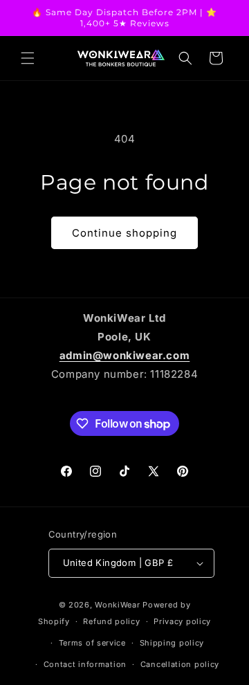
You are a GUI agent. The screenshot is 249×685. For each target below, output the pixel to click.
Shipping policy (172, 643)
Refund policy (111, 621)
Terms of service (92, 643)
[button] (27, 58)
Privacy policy (182, 621)
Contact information (85, 664)
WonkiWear (117, 605)
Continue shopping (124, 232)
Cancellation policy (179, 664)
